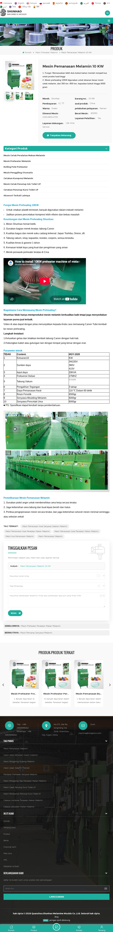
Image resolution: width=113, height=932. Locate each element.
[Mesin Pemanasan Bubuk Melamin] (88, 674)
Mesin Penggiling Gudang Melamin (19, 761)
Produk (7, 834)
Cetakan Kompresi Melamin (18, 178)
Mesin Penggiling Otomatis (18, 172)
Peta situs (8, 853)
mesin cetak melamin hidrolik (17, 768)
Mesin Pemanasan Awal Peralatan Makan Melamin (28, 531)
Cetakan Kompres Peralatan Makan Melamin (23, 800)
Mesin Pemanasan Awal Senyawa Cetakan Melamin (44, 526)
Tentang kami (10, 827)
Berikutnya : (12, 632)
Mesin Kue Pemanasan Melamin (20, 536)
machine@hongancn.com (90, 733)
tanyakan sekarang (60, 135)
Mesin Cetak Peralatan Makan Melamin (24, 155)
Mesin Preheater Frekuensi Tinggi (24, 693)
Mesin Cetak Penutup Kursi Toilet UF (20, 787)
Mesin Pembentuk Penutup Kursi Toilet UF (22, 794)
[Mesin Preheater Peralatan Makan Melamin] (56, 674)
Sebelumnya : (12, 626)
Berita (6, 840)
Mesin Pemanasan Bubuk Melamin (89, 693)
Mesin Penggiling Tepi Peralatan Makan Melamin (25, 781)
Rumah (28, 52)
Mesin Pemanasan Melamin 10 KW (35, 566)
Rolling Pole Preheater (16, 167)
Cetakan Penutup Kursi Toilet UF (21, 189)
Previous (3, 684)
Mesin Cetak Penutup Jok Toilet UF (22, 184)
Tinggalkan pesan (56, 927)
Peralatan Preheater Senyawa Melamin (20, 774)
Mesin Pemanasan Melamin (50, 536)
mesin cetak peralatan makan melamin (21, 755)
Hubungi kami (10, 847)
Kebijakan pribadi (11, 866)
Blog (57, 917)
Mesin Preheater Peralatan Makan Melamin (40, 626)
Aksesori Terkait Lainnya (17, 195)
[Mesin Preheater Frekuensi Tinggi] (24, 674)
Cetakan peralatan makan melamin (19, 807)
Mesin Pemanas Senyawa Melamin (36, 633)
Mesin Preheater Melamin (46, 52)
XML (5, 860)
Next (109, 684)
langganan (56, 896)
